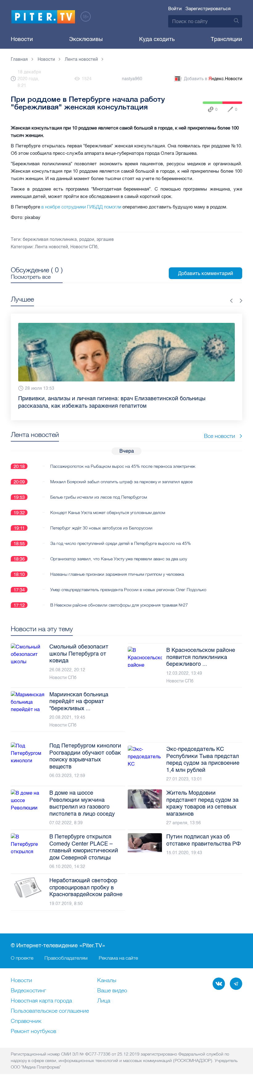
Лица (103, 1001)
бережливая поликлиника (50, 239)
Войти (175, 8)
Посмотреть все (31, 277)
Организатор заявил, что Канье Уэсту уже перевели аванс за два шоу (118, 559)
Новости (22, 39)
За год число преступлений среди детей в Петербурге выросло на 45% (120, 543)
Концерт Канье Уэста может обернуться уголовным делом (107, 512)
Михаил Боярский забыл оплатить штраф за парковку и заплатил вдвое (121, 481)
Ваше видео (112, 991)
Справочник (26, 1021)
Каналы (106, 981)
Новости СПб (83, 246)
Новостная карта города (41, 1001)
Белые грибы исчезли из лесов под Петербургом (98, 497)
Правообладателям (66, 957)
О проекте (22, 957)
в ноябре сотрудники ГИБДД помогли (81, 207)
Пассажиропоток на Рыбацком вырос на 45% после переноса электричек (122, 466)
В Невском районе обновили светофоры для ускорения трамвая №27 (119, 605)
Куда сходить (157, 39)
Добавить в (213, 78)
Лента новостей (51, 246)
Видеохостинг (28, 991)
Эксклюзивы (86, 39)
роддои (86, 239)
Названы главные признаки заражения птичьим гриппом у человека (117, 574)
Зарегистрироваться (207, 8)
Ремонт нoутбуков (33, 1031)
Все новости (219, 435)
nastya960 (132, 78)
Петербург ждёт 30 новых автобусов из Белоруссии (101, 528)
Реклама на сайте (118, 957)
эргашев (105, 239)
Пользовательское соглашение (50, 1011)
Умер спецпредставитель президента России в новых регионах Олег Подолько (128, 589)
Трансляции (226, 39)
